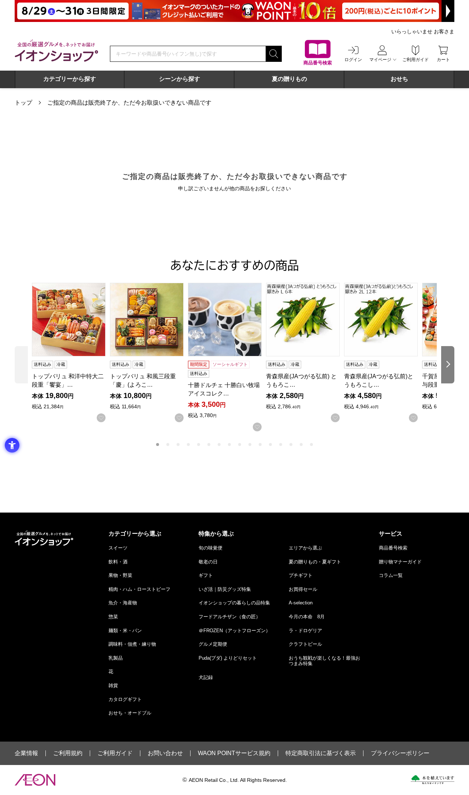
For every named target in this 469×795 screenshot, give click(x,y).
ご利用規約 (67, 753)
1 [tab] (157, 444)
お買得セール (303, 589)
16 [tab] (311, 444)
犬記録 (206, 677)
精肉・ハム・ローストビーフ (139, 589)
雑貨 (113, 685)
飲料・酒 (118, 562)
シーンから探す (179, 79)
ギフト (206, 575)
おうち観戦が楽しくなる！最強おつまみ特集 (324, 661)
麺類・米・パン (125, 630)
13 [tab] (280, 444)
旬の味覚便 (210, 548)
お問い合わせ (165, 753)
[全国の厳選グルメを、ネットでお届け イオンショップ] (56, 50)
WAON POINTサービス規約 (234, 753)
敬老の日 (208, 562)
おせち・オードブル (129, 713)
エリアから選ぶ (305, 548)
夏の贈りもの (289, 79)
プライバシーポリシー (400, 753)
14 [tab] (290, 444)
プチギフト (301, 575)
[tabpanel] (71, 352)
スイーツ (118, 548)
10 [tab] (249, 444)
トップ (23, 103)
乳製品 (115, 658)
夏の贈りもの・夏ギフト (315, 562)
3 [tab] (178, 444)
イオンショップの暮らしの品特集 (234, 602)
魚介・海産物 (122, 602)
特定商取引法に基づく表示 (320, 753)
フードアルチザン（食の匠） (230, 616)
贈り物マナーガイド (400, 562)
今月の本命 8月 (307, 616)
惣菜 (113, 616)
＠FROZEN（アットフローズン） (234, 630)
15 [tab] (301, 444)
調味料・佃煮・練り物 (132, 644)
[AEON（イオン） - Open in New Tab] (35, 780)
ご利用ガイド (115, 753)
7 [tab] (219, 444)
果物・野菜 (120, 575)
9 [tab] (239, 444)
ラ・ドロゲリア (305, 630)
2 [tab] (167, 444)
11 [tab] (260, 444)
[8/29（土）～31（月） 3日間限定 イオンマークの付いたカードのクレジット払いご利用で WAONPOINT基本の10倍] (234, 11)
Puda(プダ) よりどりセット (228, 658)
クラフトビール (305, 644)
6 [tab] (208, 444)
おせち (399, 79)
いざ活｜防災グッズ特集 (225, 589)
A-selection (301, 602)
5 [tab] (198, 444)
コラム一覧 (391, 575)
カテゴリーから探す (69, 79)
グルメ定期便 (213, 644)
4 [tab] (188, 444)
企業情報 (26, 753)
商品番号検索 (393, 548)
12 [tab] (270, 444)
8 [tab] (229, 444)
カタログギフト (125, 699)
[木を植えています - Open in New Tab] (432, 779)
